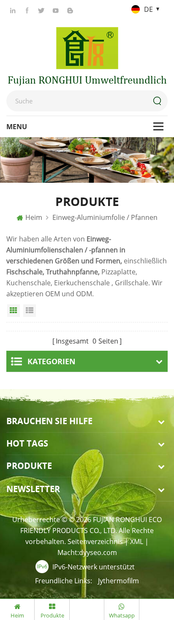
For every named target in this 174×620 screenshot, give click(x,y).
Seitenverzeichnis (95, 541)
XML (136, 541)
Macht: (87, 552)
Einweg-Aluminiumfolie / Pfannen (105, 217)
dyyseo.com (98, 552)
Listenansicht (29, 310)
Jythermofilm (118, 580)
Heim (33, 217)
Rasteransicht (13, 310)
